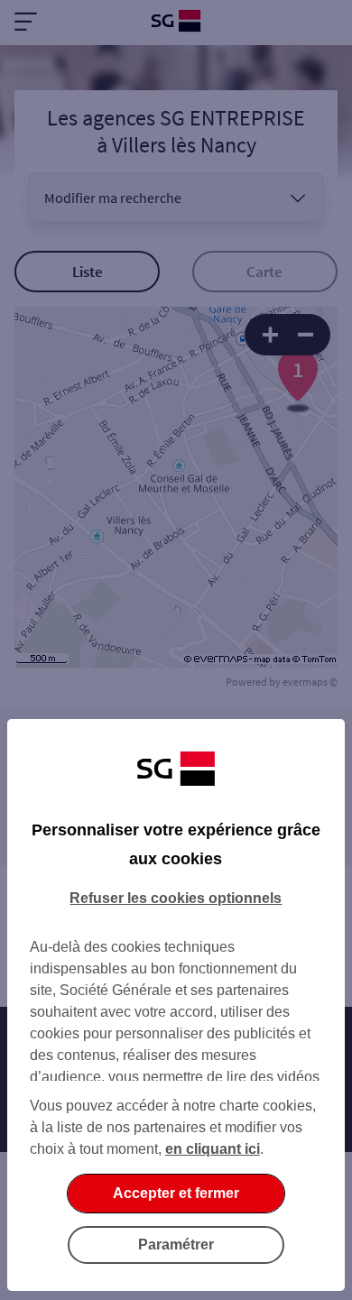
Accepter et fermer (176, 1193)
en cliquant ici (212, 1149)
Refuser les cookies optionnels (175, 898)
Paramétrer (176, 1244)
